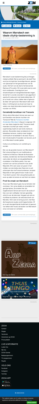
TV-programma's (6, 358)
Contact (3, 328)
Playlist (3, 361)
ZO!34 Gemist (5, 352)
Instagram (4, 371)
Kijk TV (28, 26)
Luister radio (7, 26)
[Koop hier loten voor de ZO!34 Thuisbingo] (19, 288)
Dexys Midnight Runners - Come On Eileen (14, 22)
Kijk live (3, 350)
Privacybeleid (5, 340)
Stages (3, 331)
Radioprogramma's (7, 355)
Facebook (4, 368)
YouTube (4, 374)
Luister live (4, 347)
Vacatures (4, 334)
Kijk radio (18, 26)
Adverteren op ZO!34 (8, 337)
